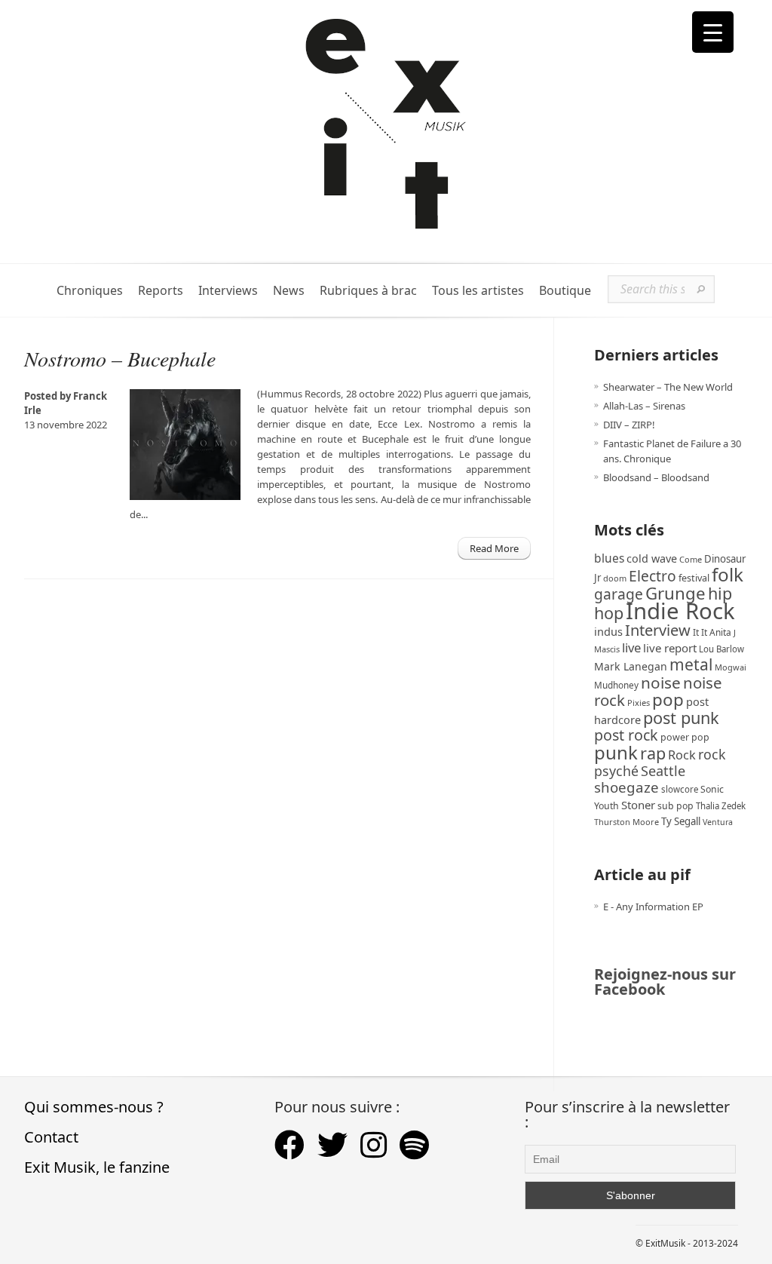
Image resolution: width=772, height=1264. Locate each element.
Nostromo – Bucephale (120, 358)
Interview (658, 630)
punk (616, 752)
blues (609, 558)
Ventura (718, 822)
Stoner (638, 804)
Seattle (663, 771)
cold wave (651, 558)
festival (694, 578)
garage (618, 594)
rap (653, 753)
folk (727, 574)
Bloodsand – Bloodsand (656, 477)
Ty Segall (680, 821)
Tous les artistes (478, 291)
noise (661, 682)
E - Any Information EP (653, 906)
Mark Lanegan (630, 666)
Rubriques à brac (368, 291)
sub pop (675, 805)
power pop (684, 737)
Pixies (638, 702)
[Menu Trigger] (713, 32)
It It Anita (712, 632)
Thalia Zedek (721, 805)
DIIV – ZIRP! (629, 424)
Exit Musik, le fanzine (97, 1167)
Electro (652, 576)
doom (614, 578)
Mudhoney (616, 685)
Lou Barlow (721, 649)
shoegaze (626, 787)
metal (690, 664)
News (289, 291)
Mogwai (730, 667)
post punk (681, 718)
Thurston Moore (626, 821)
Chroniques (90, 291)
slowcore (679, 789)
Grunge (675, 593)
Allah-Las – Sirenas (644, 406)
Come (690, 559)
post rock (626, 735)
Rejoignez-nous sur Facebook (665, 981)
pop (668, 699)
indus (608, 631)
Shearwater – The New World (668, 387)
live (631, 647)
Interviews (228, 291)
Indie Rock (680, 611)
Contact (51, 1137)
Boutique (565, 291)
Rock (682, 755)
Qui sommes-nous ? (94, 1107)
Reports (160, 291)
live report (670, 647)
